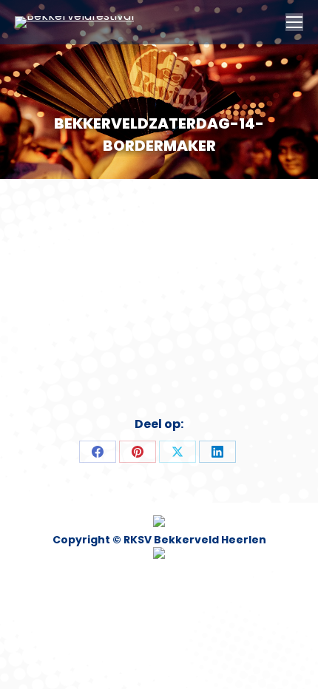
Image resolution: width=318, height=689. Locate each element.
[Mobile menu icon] (294, 22)
